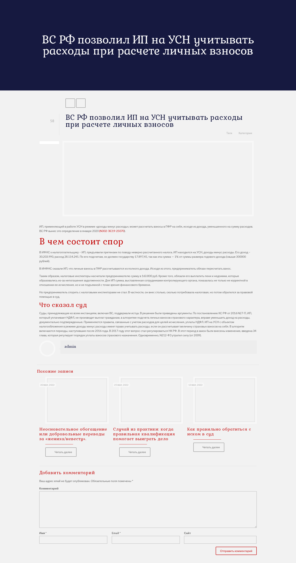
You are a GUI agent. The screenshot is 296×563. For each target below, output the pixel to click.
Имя (43, 533)
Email (116, 533)
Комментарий (49, 488)
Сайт (187, 533)
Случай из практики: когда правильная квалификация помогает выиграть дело (144, 434)
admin (70, 347)
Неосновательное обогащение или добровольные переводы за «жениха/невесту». (73, 434)
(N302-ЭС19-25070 (111, 231)
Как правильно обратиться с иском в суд (219, 432)
